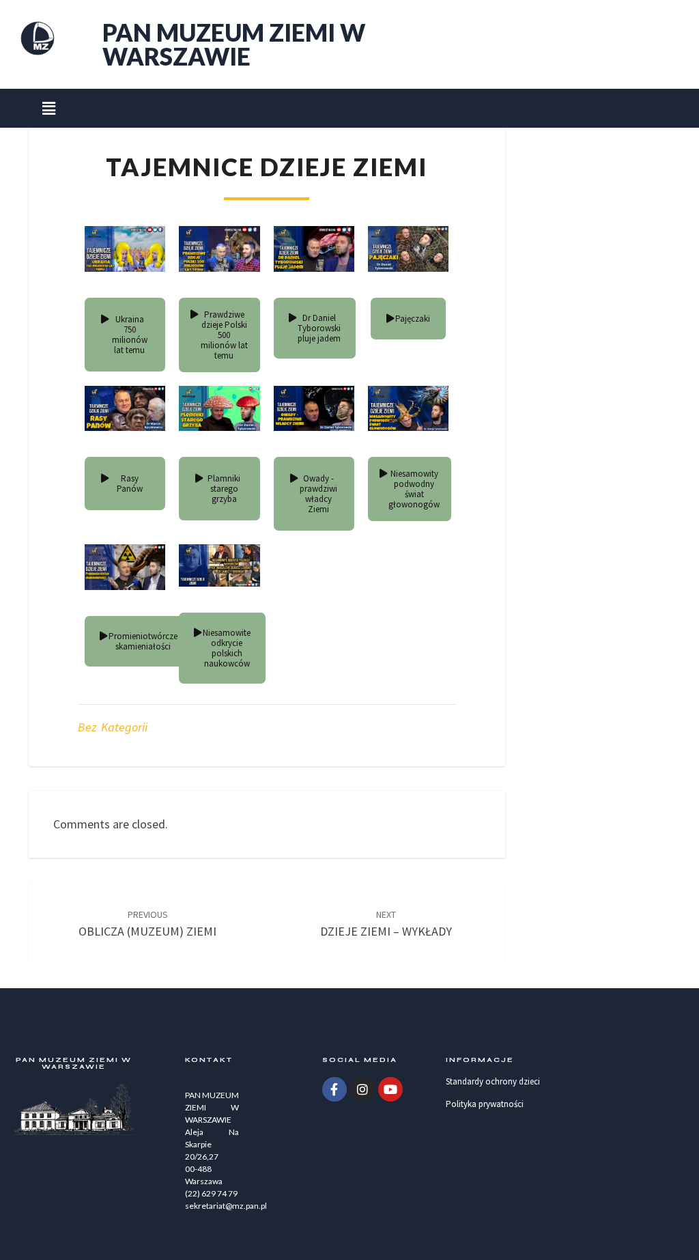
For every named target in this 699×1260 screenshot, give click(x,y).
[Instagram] (362, 1089)
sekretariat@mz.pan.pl (226, 1206)
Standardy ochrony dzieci (493, 1081)
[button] (48, 108)
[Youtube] (390, 1089)
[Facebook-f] (334, 1089)
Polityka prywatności (485, 1104)
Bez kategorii (112, 727)
